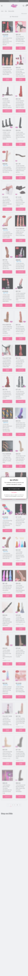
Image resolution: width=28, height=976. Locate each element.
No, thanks (14, 492)
